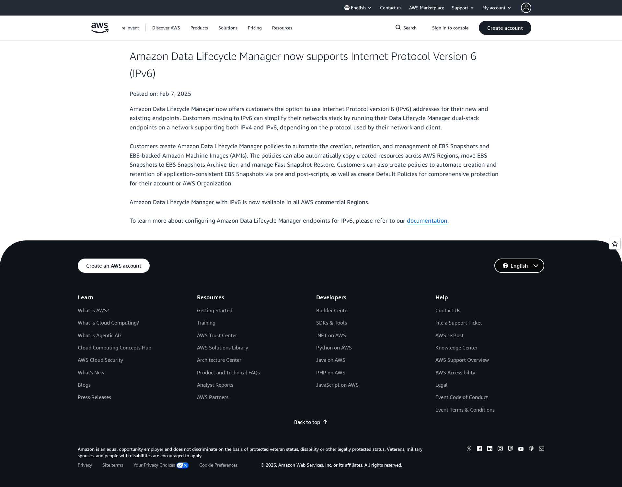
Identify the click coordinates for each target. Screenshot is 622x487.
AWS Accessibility (455, 372)
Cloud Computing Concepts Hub (114, 347)
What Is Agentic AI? (99, 335)
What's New (91, 372)
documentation (427, 220)
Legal (441, 385)
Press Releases (94, 397)
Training (206, 322)
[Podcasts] (531, 449)
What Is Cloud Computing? (108, 322)
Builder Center (332, 310)
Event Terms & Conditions (465, 409)
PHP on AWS (330, 372)
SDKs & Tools (331, 322)
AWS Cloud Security (100, 360)
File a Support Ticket (458, 322)
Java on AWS (330, 360)
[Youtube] (521, 449)
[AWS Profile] (526, 8)
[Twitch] (510, 449)
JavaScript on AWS (337, 385)
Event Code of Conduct (461, 397)
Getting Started (214, 310)
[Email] (541, 449)
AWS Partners (212, 397)
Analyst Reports (215, 385)
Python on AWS (334, 347)
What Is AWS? (93, 310)
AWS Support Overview (462, 360)
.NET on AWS (331, 335)
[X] (469, 449)
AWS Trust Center (217, 335)
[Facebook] (479, 449)
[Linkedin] (489, 449)
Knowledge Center (456, 347)
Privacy (85, 465)
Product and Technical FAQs (228, 372)
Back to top (307, 422)
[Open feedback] (615, 243)
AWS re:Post (449, 335)
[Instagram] (500, 449)
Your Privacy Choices (154, 465)
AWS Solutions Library (222, 347)
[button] (166, 28)
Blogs (84, 385)
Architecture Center (219, 360)
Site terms (112, 465)
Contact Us (447, 310)
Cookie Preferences (218, 465)
